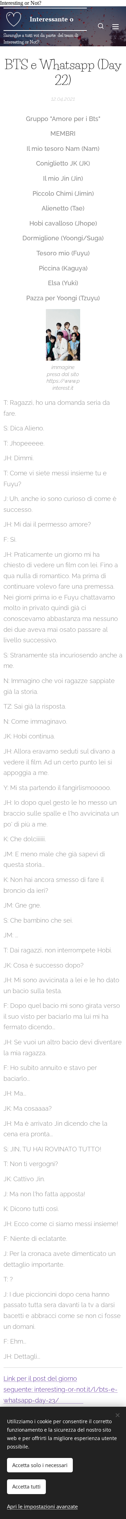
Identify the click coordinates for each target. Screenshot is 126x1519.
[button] (101, 26)
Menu (115, 26)
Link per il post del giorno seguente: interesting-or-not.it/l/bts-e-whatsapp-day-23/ (61, 1389)
